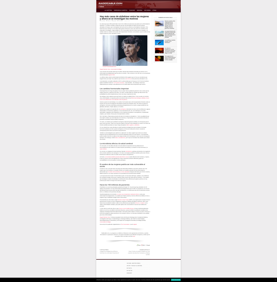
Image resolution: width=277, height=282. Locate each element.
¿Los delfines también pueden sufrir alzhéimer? (170, 41)
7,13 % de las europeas (118, 82)
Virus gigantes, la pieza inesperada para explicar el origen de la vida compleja (170, 57)
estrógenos (123, 109)
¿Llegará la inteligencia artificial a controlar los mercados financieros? (109, 252)
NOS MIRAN (147, 10)
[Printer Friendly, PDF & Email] (143, 245)
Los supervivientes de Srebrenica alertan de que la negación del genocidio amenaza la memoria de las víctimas (170, 34)
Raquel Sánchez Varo (105, 69)
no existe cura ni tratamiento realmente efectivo (128, 194)
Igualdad (114, 20)
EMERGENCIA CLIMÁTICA (120, 10)
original (135, 224)
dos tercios (128, 78)
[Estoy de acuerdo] (275, 280)
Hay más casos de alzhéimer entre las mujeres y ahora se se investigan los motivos (124, 17)
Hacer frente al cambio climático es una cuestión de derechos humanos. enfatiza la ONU (139, 253)
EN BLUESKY (129, 272)
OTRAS (154, 10)
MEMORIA (139, 10)
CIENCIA (109, 20)
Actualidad (103, 20)
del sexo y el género (140, 203)
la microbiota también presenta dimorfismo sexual (117, 156)
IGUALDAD (132, 10)
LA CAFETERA (108, 10)
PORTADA (121, 20)
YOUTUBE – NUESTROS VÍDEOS (133, 263)
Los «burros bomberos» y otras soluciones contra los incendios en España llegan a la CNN (170, 50)
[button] (272, 2)
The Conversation (125, 224)
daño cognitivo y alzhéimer (133, 125)
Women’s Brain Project (123, 199)
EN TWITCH (129, 268)
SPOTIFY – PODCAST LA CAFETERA (134, 265)
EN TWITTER (129, 270)
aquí (134, 236)
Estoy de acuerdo (176, 279)
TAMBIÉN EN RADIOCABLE (165, 17)
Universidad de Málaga (116, 69)
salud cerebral (103, 149)
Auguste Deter (111, 74)
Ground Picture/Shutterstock (109, 66)
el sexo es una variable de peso (126, 208)
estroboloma (129, 151)
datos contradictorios (120, 137)
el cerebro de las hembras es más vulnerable (118, 171)
